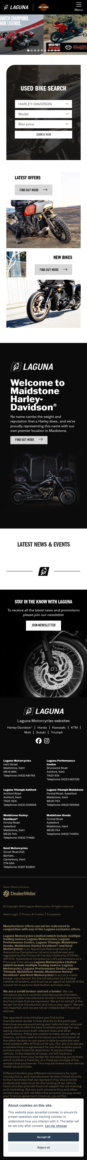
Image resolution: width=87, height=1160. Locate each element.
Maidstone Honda (59, 815)
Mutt (27, 732)
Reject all (43, 1147)
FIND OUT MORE (29, 190)
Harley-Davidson (19, 727)
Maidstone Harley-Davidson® (16, 817)
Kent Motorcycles (15, 848)
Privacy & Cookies (33, 914)
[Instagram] (48, 740)
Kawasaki (59, 727)
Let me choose (56, 1126)
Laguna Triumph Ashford (19, 789)
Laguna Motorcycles (17, 760)
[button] (2, 34)
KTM (74, 727)
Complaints (54, 914)
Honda (42, 727)
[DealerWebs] (19, 894)
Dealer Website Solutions (16, 887)
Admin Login (10, 914)
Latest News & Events (43, 545)
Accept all (43, 1137)
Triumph (57, 732)
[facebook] (39, 740)
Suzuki (41, 732)
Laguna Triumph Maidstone (65, 789)
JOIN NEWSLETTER (43, 625)
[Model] (43, 114)
